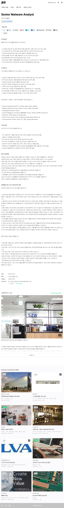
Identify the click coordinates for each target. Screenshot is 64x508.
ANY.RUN (23, 113)
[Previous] (3, 318)
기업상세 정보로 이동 (56, 293)
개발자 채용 (5, 7)
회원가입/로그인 (52, 2)
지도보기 (12, 283)
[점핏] (3, 2)
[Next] (60, 318)
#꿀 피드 (18, 7)
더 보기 (31, 355)
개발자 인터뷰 (27, 7)
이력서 (12, 7)
